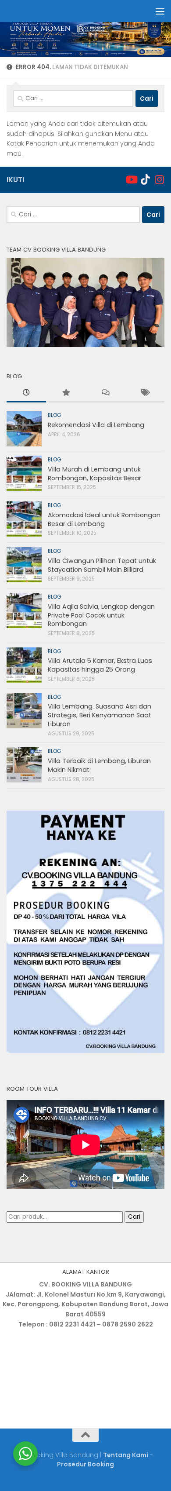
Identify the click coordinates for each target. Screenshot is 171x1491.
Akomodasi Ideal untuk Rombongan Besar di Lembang (104, 519)
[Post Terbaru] (26, 393)
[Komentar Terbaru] (105, 393)
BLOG (54, 415)
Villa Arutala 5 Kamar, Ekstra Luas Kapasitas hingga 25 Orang (100, 665)
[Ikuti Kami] (131, 179)
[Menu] (160, 11)
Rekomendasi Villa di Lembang (96, 424)
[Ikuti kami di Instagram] (159, 179)
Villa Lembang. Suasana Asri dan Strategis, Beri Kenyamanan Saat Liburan (99, 715)
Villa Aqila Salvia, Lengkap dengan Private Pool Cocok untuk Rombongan (101, 615)
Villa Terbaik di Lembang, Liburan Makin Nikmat (99, 765)
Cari (134, 1217)
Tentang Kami (125, 1455)
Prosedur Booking (85, 1464)
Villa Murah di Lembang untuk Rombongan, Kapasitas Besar (94, 473)
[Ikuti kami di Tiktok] (145, 179)
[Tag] (144, 393)
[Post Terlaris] (66, 393)
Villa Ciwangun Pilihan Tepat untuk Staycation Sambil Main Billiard (102, 565)
